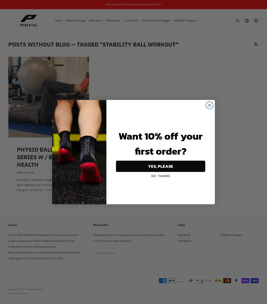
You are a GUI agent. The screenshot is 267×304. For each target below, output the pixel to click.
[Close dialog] (209, 105)
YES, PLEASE (160, 166)
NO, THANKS (160, 175)
